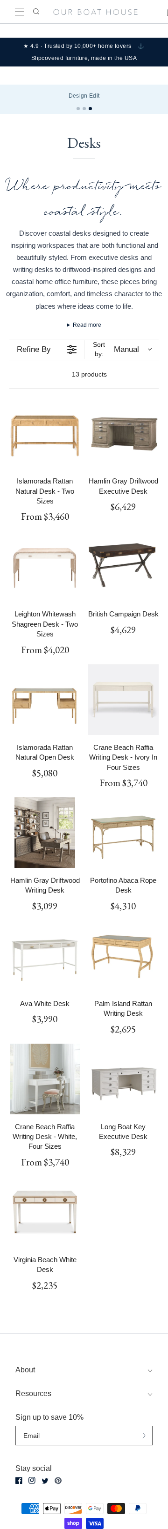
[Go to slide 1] (78, 108)
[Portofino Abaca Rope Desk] (123, 832)
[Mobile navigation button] (19, 12)
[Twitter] (45, 1481)
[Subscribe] (144, 1435)
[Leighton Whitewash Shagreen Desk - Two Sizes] (44, 566)
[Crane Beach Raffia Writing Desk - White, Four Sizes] (44, 1079)
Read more (87, 325)
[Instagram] (31, 1480)
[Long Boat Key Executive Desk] (123, 1079)
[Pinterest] (58, 1480)
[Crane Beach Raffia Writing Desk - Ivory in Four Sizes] (123, 699)
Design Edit (84, 96)
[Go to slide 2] (84, 108)
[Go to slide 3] (90, 108)
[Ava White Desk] (44, 955)
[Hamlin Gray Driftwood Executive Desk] (123, 433)
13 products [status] (89, 374)
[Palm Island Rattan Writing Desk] (123, 955)
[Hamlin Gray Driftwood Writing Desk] (44, 832)
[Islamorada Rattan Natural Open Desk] (44, 699)
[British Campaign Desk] (123, 566)
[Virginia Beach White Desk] (44, 1212)
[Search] (35, 12)
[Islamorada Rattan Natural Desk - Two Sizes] (44, 433)
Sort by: (116, 349)
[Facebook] (18, 1480)
